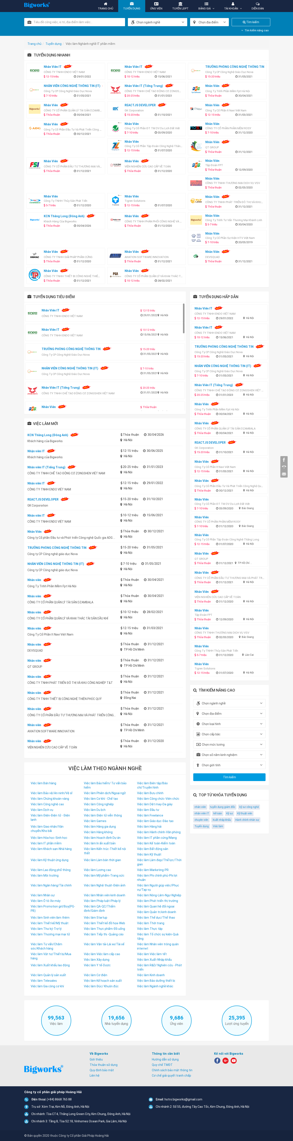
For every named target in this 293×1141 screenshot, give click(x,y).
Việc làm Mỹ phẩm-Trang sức (104, 875)
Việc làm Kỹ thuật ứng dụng (49, 860)
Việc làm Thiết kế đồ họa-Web (104, 923)
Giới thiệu (96, 1059)
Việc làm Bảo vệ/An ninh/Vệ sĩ (51, 793)
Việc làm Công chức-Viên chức (158, 798)
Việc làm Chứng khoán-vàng (50, 798)
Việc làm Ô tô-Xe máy (45, 901)
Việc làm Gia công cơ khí (47, 986)
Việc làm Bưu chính (150, 793)
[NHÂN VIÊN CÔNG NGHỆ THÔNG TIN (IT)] (36, 90)
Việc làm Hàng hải (149, 826)
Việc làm (218, 826)
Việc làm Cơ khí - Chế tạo (101, 798)
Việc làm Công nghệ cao (47, 804)
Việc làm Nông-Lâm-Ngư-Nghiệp (159, 895)
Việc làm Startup (95, 917)
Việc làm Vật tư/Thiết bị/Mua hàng (51, 956)
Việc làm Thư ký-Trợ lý (46, 928)
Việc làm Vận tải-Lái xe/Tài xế (104, 944)
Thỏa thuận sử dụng (104, 1065)
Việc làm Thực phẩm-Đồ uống (104, 928)
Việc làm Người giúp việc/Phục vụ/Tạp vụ (158, 887)
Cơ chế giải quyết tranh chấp (171, 1075)
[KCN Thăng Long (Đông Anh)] (36, 220)
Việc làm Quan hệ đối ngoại (155, 906)
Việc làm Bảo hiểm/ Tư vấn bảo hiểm (105, 785)
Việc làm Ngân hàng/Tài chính (51, 885)
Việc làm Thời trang (150, 923)
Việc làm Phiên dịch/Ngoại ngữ (105, 793)
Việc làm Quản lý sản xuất (48, 975)
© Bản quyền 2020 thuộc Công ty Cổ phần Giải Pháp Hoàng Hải (66, 1135)
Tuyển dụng (202, 826)
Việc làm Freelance (150, 815)
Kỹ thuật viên (244, 813)
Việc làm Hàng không (98, 832)
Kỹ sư (229, 813)
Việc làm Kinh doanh (151, 975)
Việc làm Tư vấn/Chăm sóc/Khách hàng (46, 946)
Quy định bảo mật (102, 1070)
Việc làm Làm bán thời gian (102, 860)
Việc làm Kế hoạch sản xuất (103, 980)
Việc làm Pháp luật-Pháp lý (102, 901)
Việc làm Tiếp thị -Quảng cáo (104, 934)
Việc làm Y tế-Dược (97, 965)
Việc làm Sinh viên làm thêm (50, 917)
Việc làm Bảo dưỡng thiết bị (156, 980)
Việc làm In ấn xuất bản (100, 843)
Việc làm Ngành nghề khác (155, 986)
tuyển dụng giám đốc (222, 807)
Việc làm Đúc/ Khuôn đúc (101, 986)
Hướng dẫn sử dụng (165, 1059)
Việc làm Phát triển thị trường (157, 901)
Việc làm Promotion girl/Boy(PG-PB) (53, 908)
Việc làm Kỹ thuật (149, 854)
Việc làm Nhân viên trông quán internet (158, 946)
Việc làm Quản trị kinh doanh (156, 912)
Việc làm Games (95, 821)
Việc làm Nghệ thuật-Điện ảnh (104, 885)
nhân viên (200, 807)
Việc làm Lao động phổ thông (51, 870)
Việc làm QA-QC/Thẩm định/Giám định (99, 908)
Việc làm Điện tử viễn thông (103, 815)
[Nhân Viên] (36, 128)
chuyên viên (201, 819)
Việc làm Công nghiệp (99, 804)
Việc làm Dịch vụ (42, 810)
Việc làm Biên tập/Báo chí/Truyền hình (152, 785)
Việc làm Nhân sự (43, 895)
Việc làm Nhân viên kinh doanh (104, 895)
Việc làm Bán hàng (43, 783)
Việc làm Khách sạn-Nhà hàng (51, 849)
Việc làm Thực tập (150, 928)
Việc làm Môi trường (45, 875)
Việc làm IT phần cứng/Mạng (157, 837)
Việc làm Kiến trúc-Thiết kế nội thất (105, 851)
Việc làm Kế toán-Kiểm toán (156, 843)
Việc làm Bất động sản (152, 849)
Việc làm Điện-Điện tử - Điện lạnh (50, 817)
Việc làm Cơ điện (95, 975)
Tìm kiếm (252, 22)
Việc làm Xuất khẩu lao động (50, 965)
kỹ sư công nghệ (249, 807)
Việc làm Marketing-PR (153, 870)
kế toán (217, 813)
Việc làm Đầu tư (148, 810)
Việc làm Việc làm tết (152, 954)
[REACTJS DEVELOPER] (117, 109)
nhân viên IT (202, 813)
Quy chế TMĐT (162, 1065)
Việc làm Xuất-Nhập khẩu (154, 959)
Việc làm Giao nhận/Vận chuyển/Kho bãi (47, 829)
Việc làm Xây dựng (96, 959)
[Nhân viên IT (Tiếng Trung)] (117, 90)
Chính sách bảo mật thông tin (172, 1070)
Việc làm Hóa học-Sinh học (49, 837)
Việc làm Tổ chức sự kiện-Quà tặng (157, 936)
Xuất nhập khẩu (222, 819)
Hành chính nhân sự (247, 819)
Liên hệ (95, 1075)
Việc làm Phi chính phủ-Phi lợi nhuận (157, 878)
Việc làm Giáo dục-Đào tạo (155, 821)
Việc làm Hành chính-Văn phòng (159, 832)
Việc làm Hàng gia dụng (100, 826)
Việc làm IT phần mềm (46, 843)
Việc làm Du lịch (95, 810)
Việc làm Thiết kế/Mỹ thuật (49, 923)
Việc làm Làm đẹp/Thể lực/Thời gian (159, 862)
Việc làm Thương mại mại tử (50, 934)
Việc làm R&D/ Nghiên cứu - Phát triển (159, 967)
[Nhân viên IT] (36, 71)
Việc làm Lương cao (97, 870)
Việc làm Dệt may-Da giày (154, 804)
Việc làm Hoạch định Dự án (102, 837)
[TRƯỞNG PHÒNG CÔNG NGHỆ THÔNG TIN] (197, 71)
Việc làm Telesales (44, 980)
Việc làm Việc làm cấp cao (102, 954)
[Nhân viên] (197, 90)
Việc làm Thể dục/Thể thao (156, 917)
